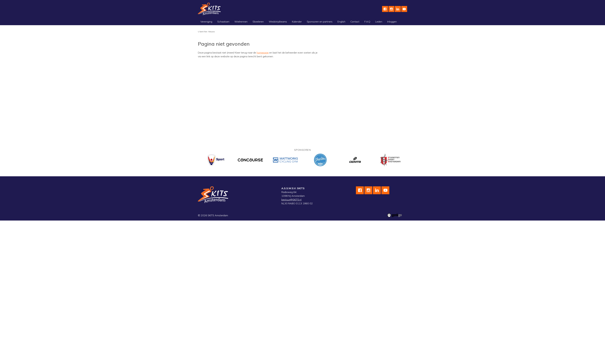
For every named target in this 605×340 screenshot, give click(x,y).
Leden (378, 21)
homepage (263, 52)
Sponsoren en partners (319, 21)
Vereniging (206, 21)
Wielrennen (241, 21)
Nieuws (211, 31)
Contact (354, 21)
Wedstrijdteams (278, 21)
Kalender (297, 21)
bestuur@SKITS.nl (291, 199)
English (341, 21)
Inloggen (392, 21)
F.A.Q (367, 21)
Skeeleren (258, 21)
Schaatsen (223, 21)
